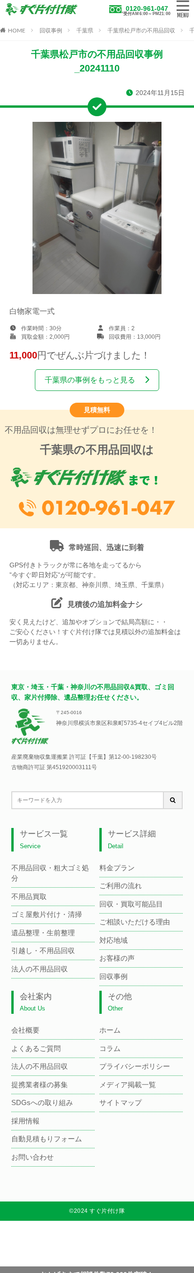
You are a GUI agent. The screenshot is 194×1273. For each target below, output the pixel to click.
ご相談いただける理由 (134, 922)
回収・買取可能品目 (131, 904)
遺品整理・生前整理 (43, 933)
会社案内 (36, 1002)
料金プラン (117, 868)
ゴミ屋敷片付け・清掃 (46, 914)
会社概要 (25, 1030)
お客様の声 (117, 958)
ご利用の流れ (120, 886)
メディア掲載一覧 (127, 1085)
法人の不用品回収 (39, 969)
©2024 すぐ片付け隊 (97, 1211)
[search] (173, 800)
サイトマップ (120, 1102)
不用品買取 (29, 896)
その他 (120, 1002)
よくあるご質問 (36, 1048)
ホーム (110, 1030)
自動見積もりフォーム (46, 1139)
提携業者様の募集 (39, 1085)
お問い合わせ (32, 1157)
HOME (16, 30)
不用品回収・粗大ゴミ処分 (50, 873)
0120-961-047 (147, 8)
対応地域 (113, 940)
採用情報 (25, 1121)
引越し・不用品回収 (43, 951)
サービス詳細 (132, 839)
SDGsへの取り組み (42, 1102)
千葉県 (84, 30)
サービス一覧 (44, 839)
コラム (110, 1048)
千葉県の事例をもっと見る (90, 380)
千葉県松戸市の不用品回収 (141, 30)
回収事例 (51, 30)
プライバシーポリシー (134, 1066)
